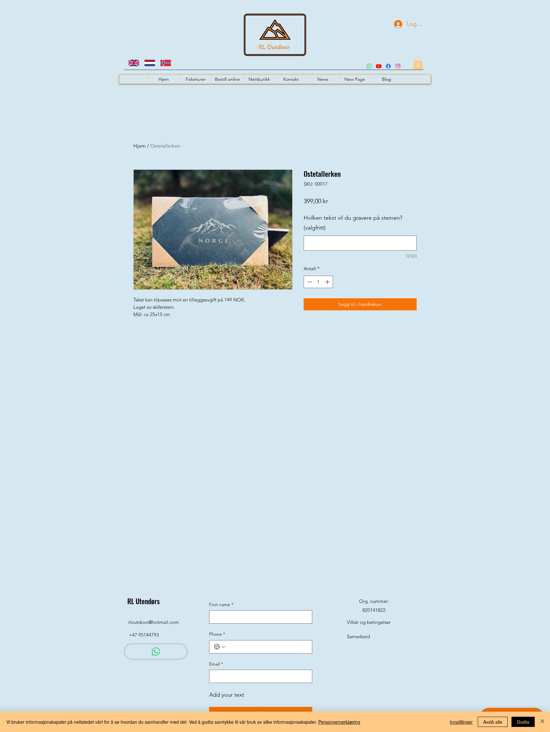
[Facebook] (388, 66)
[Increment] (328, 282)
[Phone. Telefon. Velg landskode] (219, 647)
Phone (217, 634)
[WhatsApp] (156, 651)
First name (221, 604)
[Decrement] (309, 282)
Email (216, 664)
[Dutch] (147, 63)
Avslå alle (492, 722)
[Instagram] (398, 66)
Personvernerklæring (339, 722)
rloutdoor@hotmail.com (153, 622)
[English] (131, 63)
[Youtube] (379, 66)
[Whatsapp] (369, 66)
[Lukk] (542, 722)
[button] (417, 63)
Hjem (139, 146)
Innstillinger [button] (461, 722)
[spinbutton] (318, 282)
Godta (523, 722)
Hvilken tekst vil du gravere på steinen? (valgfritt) (353, 222)
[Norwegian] (163, 63)
